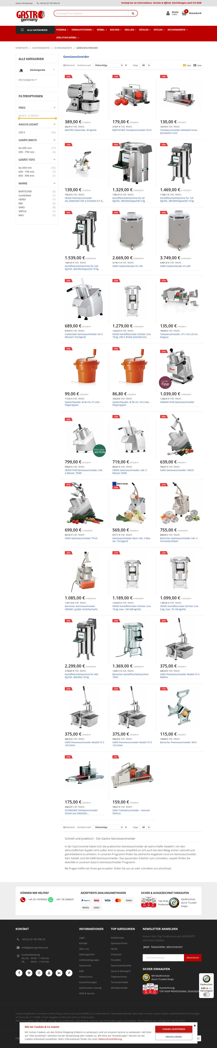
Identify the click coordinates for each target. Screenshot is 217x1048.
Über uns (84, 948)
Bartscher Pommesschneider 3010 (178, 742)
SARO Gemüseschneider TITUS (81, 538)
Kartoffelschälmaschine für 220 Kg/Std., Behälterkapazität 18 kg (81, 267)
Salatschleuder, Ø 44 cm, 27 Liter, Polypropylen (82, 403)
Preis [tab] (22, 107)
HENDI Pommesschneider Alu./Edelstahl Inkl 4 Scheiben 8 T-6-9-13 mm (84, 200)
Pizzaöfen (116, 959)
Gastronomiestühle (121, 965)
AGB (81, 971)
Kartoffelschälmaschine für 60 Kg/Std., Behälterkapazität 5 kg (128, 199)
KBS (21, 203)
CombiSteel (25, 195)
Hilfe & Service (87, 993)
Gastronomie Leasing (90, 987)
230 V (22, 132)
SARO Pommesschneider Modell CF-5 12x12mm (132, 744)
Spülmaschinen (119, 943)
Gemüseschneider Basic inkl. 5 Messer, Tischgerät (131, 540)
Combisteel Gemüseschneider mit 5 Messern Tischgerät (84, 336)
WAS (21, 215)
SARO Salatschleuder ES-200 (175, 266)
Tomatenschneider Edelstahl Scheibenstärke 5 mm (179, 131)
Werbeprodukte (119, 987)
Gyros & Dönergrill (120, 971)
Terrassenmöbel (119, 982)
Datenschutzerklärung (110, 1039)
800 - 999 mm (26, 175)
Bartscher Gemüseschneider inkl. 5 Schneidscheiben (178, 540)
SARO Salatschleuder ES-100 (127, 266)
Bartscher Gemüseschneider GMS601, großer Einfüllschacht (81, 608)
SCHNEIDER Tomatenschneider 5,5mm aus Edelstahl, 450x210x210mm (81, 813)
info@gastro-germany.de (35, 947)
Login (82, 937)
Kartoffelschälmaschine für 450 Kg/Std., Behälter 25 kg (81, 676)
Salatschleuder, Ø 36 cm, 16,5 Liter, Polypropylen (130, 403)
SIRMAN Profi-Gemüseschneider (177, 402)
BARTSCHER (25, 191)
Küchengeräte (41, 47)
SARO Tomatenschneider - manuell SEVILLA (131, 812)
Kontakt (83, 943)
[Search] (133, 13)
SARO (22, 207)
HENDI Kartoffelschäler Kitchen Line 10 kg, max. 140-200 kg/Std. (131, 608)
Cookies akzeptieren (173, 1029)
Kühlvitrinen (117, 937)
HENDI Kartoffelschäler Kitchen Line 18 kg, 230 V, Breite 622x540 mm (131, 336)
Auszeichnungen (88, 982)
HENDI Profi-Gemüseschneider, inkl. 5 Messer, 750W (84, 472)
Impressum (85, 965)
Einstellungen (174, 1037)
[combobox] (91, 13)
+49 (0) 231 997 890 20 (33, 939)
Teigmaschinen (119, 976)
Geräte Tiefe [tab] (27, 159)
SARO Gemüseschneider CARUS (177, 470)
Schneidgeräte (63, 47)
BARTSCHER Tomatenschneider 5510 (131, 130)
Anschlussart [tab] (28, 124)
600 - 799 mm (26, 152)
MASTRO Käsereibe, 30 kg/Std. (81, 130)
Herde (114, 948)
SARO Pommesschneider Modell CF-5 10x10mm (84, 744)
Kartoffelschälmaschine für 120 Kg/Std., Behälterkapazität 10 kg (177, 199)
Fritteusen (116, 954)
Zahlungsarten (87, 954)
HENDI (22, 199)
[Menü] (212, 975)
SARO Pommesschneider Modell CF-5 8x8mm (180, 676)
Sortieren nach (84, 65)
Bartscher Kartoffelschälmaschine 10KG (130, 676)
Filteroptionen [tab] (31, 96)
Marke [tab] (23, 183)
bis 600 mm (25, 148)
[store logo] (32, 16)
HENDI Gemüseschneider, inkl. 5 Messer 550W (129, 472)
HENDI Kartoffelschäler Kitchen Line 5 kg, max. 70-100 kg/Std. (179, 608)
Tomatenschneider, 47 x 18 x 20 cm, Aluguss (179, 336)
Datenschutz (85, 976)
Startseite (22, 47)
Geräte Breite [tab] (28, 140)
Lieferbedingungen (89, 959)
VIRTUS (22, 211)
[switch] (206, 994)
